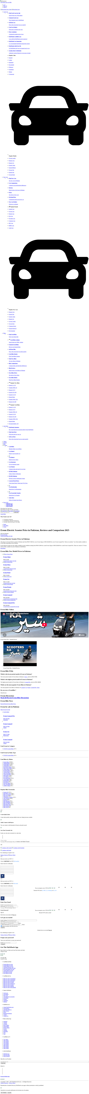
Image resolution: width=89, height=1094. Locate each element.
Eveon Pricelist (4, 534)
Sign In (5, 7)
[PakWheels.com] (6, 9)
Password (3, 906)
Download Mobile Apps (5, 1076)
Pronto (28, 687)
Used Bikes (5, 994)
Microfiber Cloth (7, 793)
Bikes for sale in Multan (8, 986)
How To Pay (6, 1011)
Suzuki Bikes (6, 764)
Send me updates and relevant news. (10, 926)
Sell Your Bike (6, 1055)
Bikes (4, 333)
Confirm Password (5, 924)
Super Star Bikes (7, 773)
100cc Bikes (6, 1040)
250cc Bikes (6, 1047)
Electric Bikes (6, 1027)
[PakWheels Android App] (1, 954)
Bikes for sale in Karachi (8, 981)
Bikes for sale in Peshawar (9, 983)
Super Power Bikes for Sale (9, 968)
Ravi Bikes (5, 782)
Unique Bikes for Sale (8, 970)
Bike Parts (5, 796)
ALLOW (9, 1092)
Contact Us (5, 1016)
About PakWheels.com (8, 1007)
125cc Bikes (6, 1043)
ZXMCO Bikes (6, 785)
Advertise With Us (7, 1009)
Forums (5, 442)
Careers (5, 1014)
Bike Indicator (6, 801)
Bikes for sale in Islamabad (9, 980)
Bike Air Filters (6, 803)
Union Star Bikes (7, 774)
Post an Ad (5, 502)
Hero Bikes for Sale (7, 971)
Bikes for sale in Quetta (8, 984)
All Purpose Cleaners (8, 797)
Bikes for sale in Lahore (8, 982)
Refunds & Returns (7, 1013)
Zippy (26, 676)
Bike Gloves (6, 807)
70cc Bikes (5, 1039)
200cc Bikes (6, 1045)
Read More (3, 548)
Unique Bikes (6, 769)
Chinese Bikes (6, 772)
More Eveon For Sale (5, 709)
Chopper (5, 1030)
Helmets (5, 799)
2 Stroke (5, 1024)
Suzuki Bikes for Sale (8, 965)
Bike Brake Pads (7, 804)
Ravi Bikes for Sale (7, 973)
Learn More (3, 514)
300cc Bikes (6, 1048)
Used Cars (5, 11)
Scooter (5, 1029)
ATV (4, 1032)
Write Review (4, 692)
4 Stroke (5, 1022)
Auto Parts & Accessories (9, 996)
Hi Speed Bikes (6, 770)
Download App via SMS (6, 2)
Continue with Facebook (18, 847)
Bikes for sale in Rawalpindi (9, 987)
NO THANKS (3, 1092)
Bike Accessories (7, 794)
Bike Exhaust (6, 806)
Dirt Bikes (5, 1031)
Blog (4, 444)
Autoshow (5, 1000)
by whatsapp (49, 890)
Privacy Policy (12, 855)
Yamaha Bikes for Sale (8, 967)
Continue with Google (7, 847)
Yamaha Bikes (6, 763)
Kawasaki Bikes (6, 778)
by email (49, 912)
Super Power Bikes (7, 768)
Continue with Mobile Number (22, 841)
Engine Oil (5, 792)
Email (2, 905)
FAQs (4, 1012)
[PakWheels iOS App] (2, 954)
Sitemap (5, 1001)
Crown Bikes (6, 779)
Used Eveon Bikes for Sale (6, 536)
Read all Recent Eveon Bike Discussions (15, 698)
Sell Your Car (6, 1053)
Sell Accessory (6, 1056)
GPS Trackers (6, 798)
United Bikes (6, 765)
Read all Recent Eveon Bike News (8, 703)
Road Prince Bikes (7, 767)
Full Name (3, 921)
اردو (4, 4)
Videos (4, 441)
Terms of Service (4, 855)
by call (54, 890)
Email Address (4, 920)
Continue (3, 944)
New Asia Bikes (6, 784)
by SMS (44, 890)
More (6, 445)
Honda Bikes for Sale (8, 964)
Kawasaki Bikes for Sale (8, 969)
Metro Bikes (6, 775)
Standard (5, 1021)
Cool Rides (5, 998)
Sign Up (5, 6)
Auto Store (5, 426)
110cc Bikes (6, 1042)
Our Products (6, 1008)
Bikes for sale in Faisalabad (9, 978)
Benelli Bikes (6, 780)
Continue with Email (6, 850)
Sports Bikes (6, 1026)
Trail (4, 1034)
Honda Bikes (6, 762)
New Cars (5, 177)
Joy (26, 687)
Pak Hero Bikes (6, 783)
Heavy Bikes (6, 1025)
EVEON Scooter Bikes (8, 748)
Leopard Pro (27, 682)
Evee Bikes (5, 777)
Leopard (23, 687)
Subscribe (3, 1063)
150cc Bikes (6, 1044)
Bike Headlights (6, 802)
